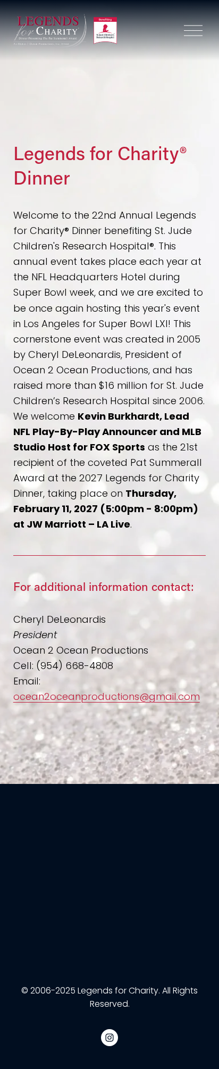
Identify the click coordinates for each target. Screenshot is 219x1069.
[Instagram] (109, 1037)
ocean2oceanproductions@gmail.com (106, 696)
